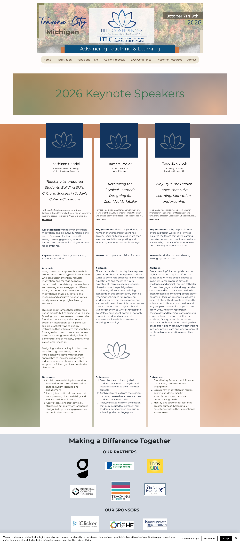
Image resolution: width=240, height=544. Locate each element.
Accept (225, 538)
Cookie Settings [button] (191, 538)
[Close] (236, 538)
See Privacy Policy (81, 540)
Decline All (209, 538)
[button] (64, 59)
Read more (47, 219)
